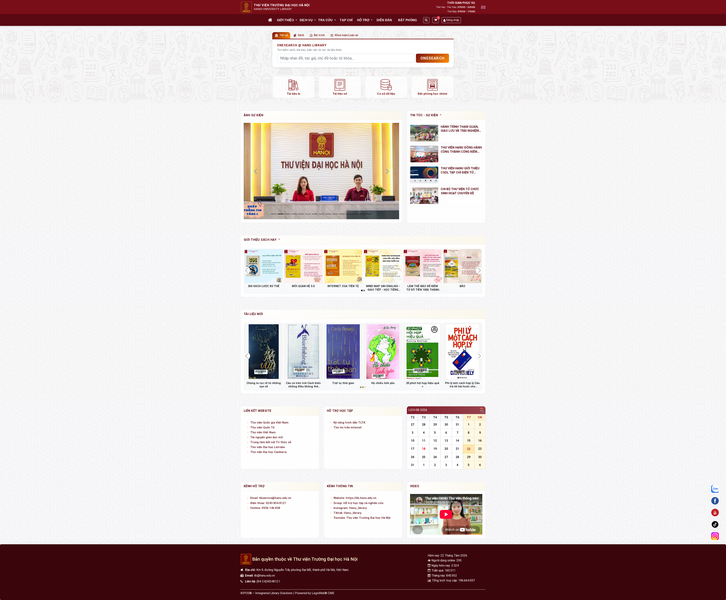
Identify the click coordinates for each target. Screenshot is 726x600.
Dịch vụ (306, 20)
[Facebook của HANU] (715, 501)
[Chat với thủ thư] (715, 489)
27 (412, 424)
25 (423, 457)
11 (423, 440)
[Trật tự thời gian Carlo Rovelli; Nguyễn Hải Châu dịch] (343, 351)
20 (446, 449)
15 (468, 440)
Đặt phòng (407, 20)
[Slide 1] (280, 214)
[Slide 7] (321, 214)
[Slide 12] (355, 214)
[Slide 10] (342, 214)
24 (412, 457)
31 (457, 424)
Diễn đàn (384, 20)
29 (435, 424)
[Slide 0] (274, 214)
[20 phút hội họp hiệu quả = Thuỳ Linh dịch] (422, 351)
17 (412, 449)
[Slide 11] (348, 214)
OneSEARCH (432, 58)
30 (446, 424)
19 (435, 449)
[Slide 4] (301, 214)
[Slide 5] (308, 214)
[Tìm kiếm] (426, 20)
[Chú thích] (321, 171)
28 (423, 424)
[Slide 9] (335, 214)
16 (480, 440)
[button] (296, 20)
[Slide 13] (362, 214)
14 (457, 440)
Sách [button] (301, 35)
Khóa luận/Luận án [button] (346, 35)
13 (446, 440)
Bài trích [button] (319, 35)
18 (423, 449)
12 (435, 440)
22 (468, 449)
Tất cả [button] (284, 35)
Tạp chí (346, 20)
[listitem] (293, 87)
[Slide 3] (294, 214)
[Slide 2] (287, 214)
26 (435, 457)
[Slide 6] (314, 214)
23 (480, 449)
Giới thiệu (285, 20)
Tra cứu (325, 20)
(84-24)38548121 (268, 581)
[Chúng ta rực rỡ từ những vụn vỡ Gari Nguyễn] (263, 351)
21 (457, 449)
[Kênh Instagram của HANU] (715, 536)
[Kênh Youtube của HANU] (715, 512)
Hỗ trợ (363, 20)
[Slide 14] (369, 214)
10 (412, 440)
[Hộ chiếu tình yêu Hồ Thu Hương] (383, 351)
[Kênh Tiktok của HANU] (715, 524)
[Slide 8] (328, 214)
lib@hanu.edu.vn (264, 575)
